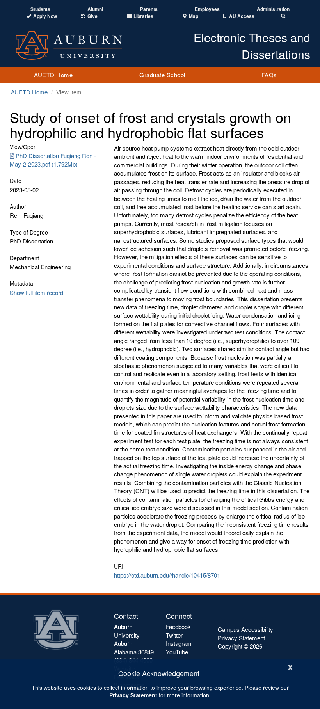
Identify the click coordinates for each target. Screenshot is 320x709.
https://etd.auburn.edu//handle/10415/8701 (167, 575)
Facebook (178, 626)
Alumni (95, 9)
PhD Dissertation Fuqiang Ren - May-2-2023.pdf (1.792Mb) (53, 159)
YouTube (177, 652)
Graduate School (162, 75)
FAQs (269, 75)
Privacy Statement (133, 695)
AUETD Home (53, 75)
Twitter (174, 635)
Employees (207, 9)
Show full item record (36, 292)
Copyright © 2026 (240, 646)
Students (40, 9)
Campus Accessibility (245, 629)
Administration (273, 9)
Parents (149, 9)
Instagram (179, 643)
